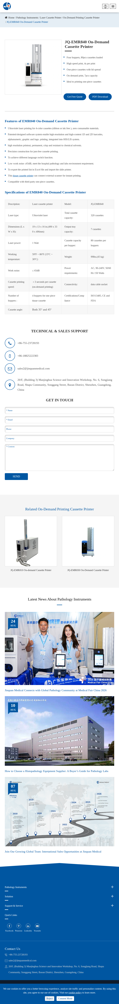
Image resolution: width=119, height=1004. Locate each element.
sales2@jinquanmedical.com (22, 960)
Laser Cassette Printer (50, 17)
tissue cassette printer (23, 175)
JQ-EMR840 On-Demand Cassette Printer (27, 22)
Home (11, 17)
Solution (9, 896)
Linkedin (28, 931)
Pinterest (18, 931)
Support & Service (14, 905)
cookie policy (75, 992)
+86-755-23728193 (18, 954)
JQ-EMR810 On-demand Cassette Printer (31, 570)
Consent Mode (65, 998)
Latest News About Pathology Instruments (59, 599)
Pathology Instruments (27, 17)
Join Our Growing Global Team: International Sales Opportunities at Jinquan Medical (53, 851)
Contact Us (12, 949)
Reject (49, 998)
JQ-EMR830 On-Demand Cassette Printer (88, 570)
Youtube (37, 931)
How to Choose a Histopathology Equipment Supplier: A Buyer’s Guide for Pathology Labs (56, 771)
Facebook (9, 931)
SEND (16, 476)
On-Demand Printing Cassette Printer (81, 17)
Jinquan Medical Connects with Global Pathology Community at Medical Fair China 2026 (56, 690)
